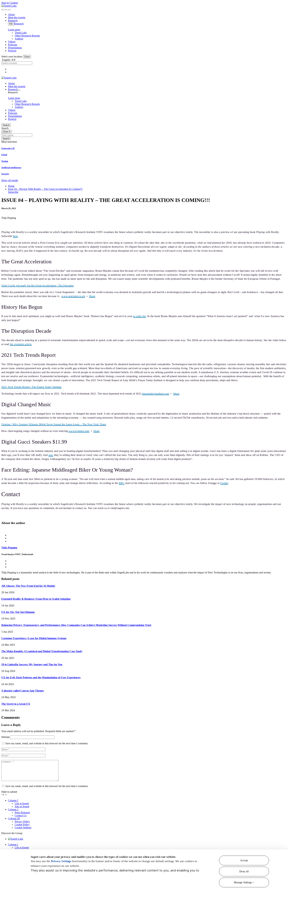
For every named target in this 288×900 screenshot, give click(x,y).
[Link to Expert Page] (144, 529)
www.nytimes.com (78, 431)
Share (92, 296)
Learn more (14, 29)
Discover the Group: (12, 833)
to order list (139, 316)
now (50, 455)
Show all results (9, 180)
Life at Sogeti (22, 803)
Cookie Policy (22, 824)
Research (19, 23)
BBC (121, 483)
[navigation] (9, 9)
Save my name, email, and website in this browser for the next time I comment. (46, 743)
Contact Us (20, 815)
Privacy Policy (22, 821)
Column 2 (13, 809)
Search (6, 125)
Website (5, 737)
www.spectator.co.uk (73, 296)
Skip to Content (9, 2)
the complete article (21, 344)
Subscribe (13, 192)
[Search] (2, 9)
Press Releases (22, 812)
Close (27, 56)
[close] (6, 9)
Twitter (224, 483)
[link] (8, 5)
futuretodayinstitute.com (155, 393)
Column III (14, 818)
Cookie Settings (23, 827)
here (15, 236)
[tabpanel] (144, 551)
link (11, 24)
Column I (13, 800)
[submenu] (19, 90)
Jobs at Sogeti (22, 806)
